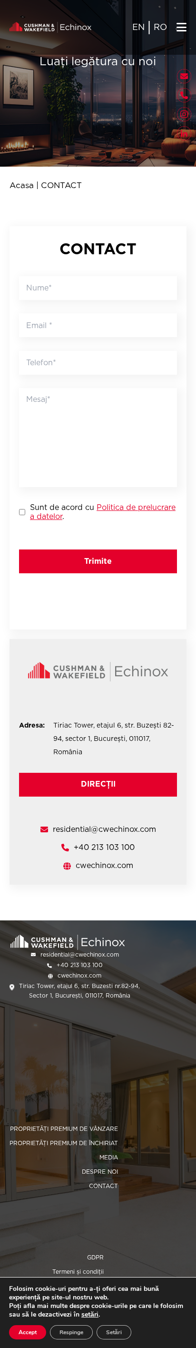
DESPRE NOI (100, 1171)
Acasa (22, 185)
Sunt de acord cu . (103, 511)
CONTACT (103, 1185)
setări (89, 1314)
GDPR (95, 1257)
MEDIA (108, 1157)
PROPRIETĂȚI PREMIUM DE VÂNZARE (64, 1128)
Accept (28, 1332)
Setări (114, 1332)
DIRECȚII (98, 784)
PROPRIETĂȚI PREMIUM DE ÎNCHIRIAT (64, 1143)
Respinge (71, 1332)
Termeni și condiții (78, 1271)
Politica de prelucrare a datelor (103, 511)
